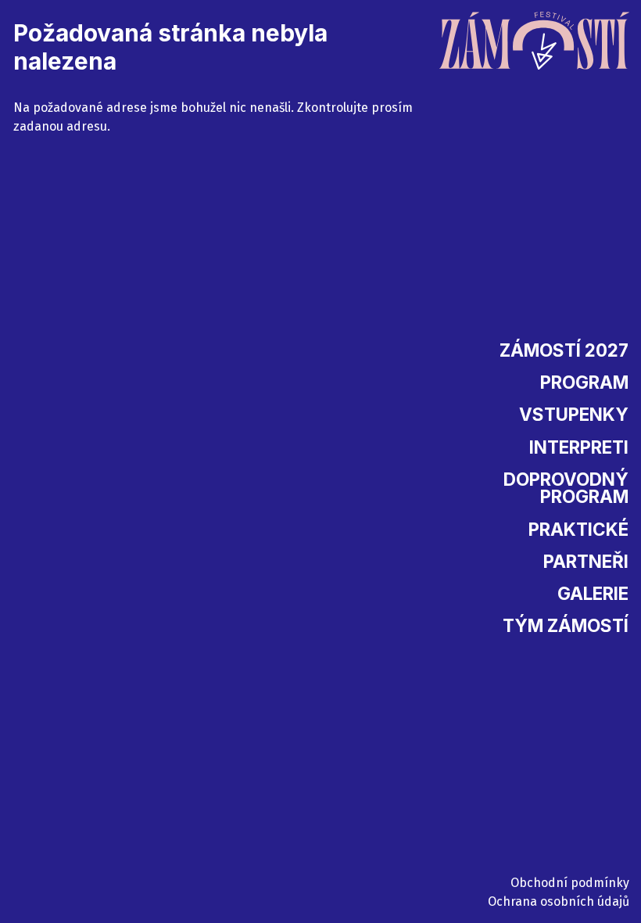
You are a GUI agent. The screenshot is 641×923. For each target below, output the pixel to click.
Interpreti (578, 447)
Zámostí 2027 (564, 350)
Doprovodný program (565, 488)
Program (584, 382)
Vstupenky (573, 414)
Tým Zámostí (565, 625)
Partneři (585, 561)
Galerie (592, 593)
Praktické (578, 529)
